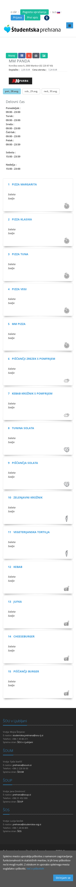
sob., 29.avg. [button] (31, 91)
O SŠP (14, 12)
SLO (54, 12)
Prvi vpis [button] (32, 17)
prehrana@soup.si (22, 794)
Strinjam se (63, 878)
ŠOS (6, 810)
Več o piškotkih (35, 868)
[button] (12, 55)
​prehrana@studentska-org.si (27, 824)
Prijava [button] (17, 17)
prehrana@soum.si (22, 765)
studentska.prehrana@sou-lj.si (28, 735)
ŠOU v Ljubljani (15, 721)
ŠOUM (8, 750)
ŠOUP (7, 780)
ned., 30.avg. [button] (50, 91)
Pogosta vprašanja (34, 12)
